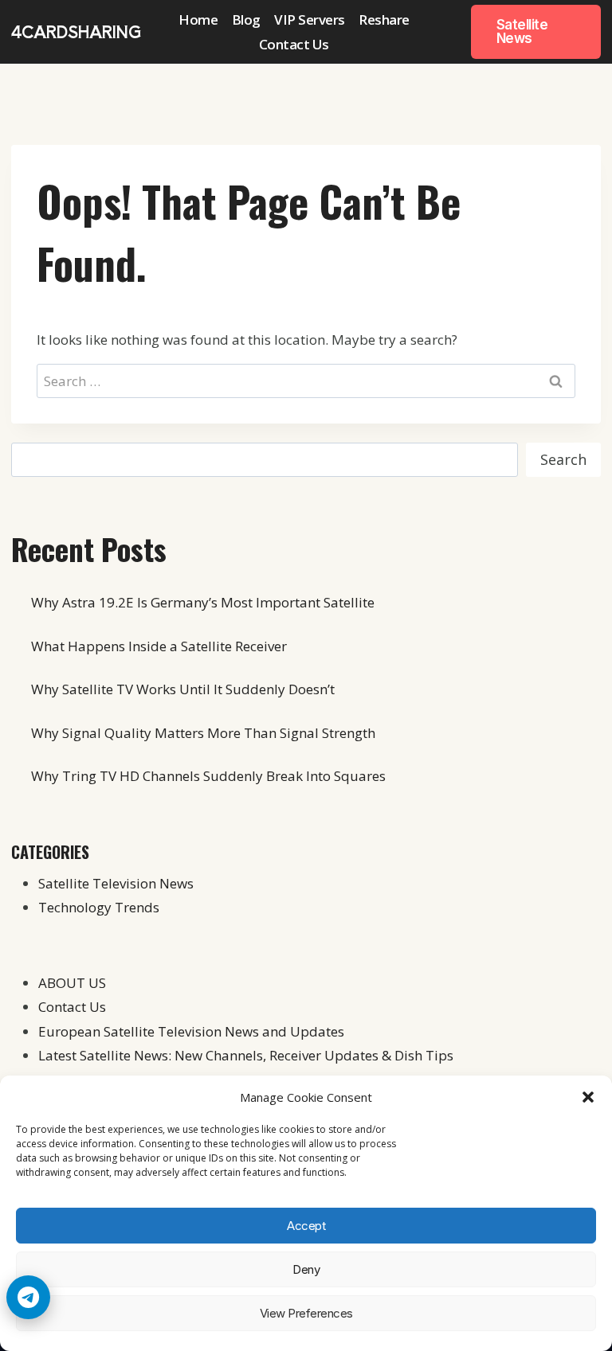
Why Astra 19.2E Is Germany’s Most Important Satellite (203, 602)
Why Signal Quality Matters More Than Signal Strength (203, 733)
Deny (306, 1269)
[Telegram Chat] (28, 1297)
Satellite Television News (116, 883)
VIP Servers (309, 19)
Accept (306, 1225)
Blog (246, 19)
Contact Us (294, 44)
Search (563, 459)
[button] (588, 1097)
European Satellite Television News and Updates (191, 1031)
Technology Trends (98, 907)
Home (198, 19)
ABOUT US (72, 983)
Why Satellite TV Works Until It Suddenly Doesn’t (183, 689)
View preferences (306, 1313)
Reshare (384, 19)
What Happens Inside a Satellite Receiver (159, 646)
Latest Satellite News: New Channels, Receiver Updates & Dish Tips (245, 1055)
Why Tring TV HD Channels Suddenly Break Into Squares (208, 776)
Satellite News (522, 31)
